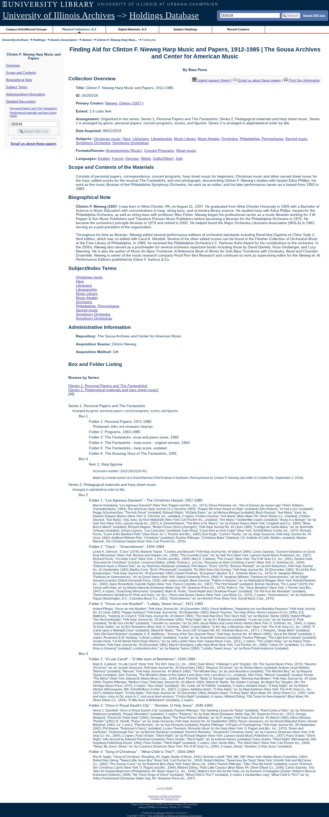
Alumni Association (63, 39)
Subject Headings (185, 29)
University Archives (15, 39)
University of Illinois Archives (59, 15)
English (104, 158)
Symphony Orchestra (93, 143)
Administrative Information (25, 94)
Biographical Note (19, 80)
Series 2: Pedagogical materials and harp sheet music (113, 390)
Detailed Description (21, 101)
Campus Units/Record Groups (26, 29)
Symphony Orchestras (130, 143)
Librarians (141, 139)
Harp (127, 139)
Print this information (304, 80)
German (132, 158)
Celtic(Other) (163, 158)
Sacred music (296, 139)
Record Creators (238, 29)
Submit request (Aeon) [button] (213, 80)
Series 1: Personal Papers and (107, 386)
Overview (13, 65)
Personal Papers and (33, 108)
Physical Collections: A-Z (79, 29)
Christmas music (107, 139)
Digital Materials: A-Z (132, 29)
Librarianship (161, 139)
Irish (179, 158)
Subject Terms (17, 87)
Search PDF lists (314, 15)
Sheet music (186, 150)
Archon (161, 812)
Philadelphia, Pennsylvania (261, 139)
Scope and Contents (21, 73)
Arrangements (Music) (124, 150)
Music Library (185, 139)
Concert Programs (159, 150)
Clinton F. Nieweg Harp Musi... (117, 39)
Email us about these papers (33, 144)
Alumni (87, 39)
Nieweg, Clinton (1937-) (124, 103)
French (117, 158)
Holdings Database (164, 15)
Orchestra (230, 139)
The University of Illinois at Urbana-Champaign (175, 815)
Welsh (146, 158)
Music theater (209, 139)
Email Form (171, 798)
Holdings (39, 39)
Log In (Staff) (164, 788)
